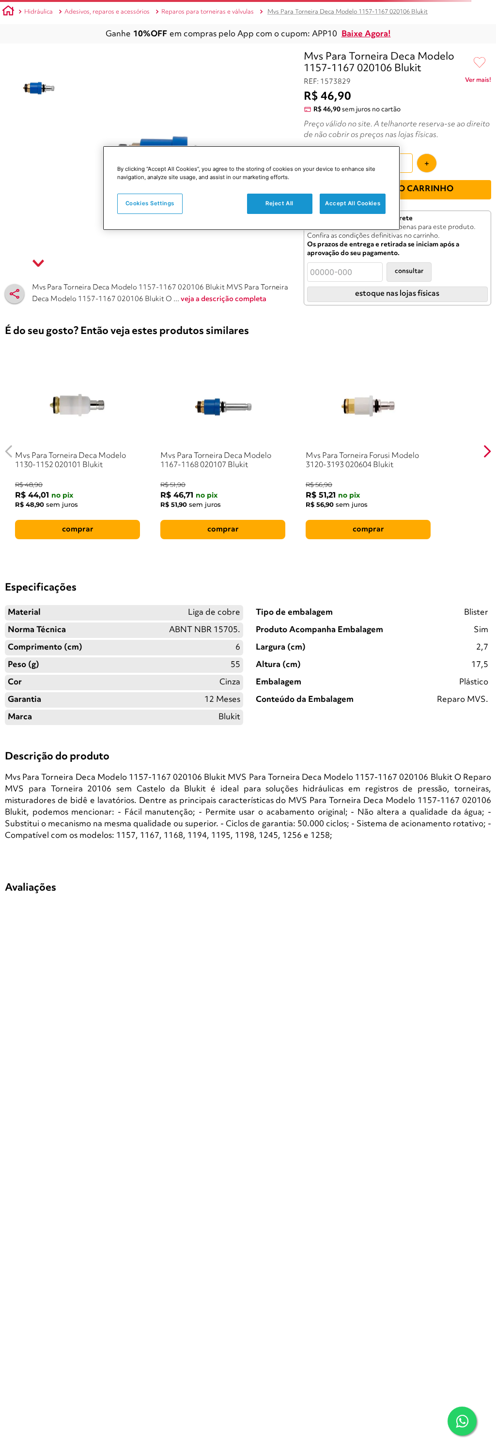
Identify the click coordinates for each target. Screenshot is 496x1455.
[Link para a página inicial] (8, 12)
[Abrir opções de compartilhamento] (14, 293)
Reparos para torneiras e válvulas (207, 12)
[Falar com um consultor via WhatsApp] (462, 1421)
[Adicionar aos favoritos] (479, 63)
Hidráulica (38, 12)
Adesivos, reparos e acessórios (107, 12)
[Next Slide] (487, 451)
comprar (77, 529)
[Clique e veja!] (478, 81)
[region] (251, 188)
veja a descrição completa (223, 299)
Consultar (409, 271)
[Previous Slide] (9, 451)
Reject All (279, 203)
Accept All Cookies (352, 203)
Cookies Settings (149, 203)
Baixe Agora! (366, 34)
